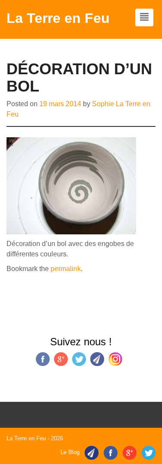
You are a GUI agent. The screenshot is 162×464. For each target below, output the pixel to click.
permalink (66, 268)
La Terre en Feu (58, 18)
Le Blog (69, 452)
